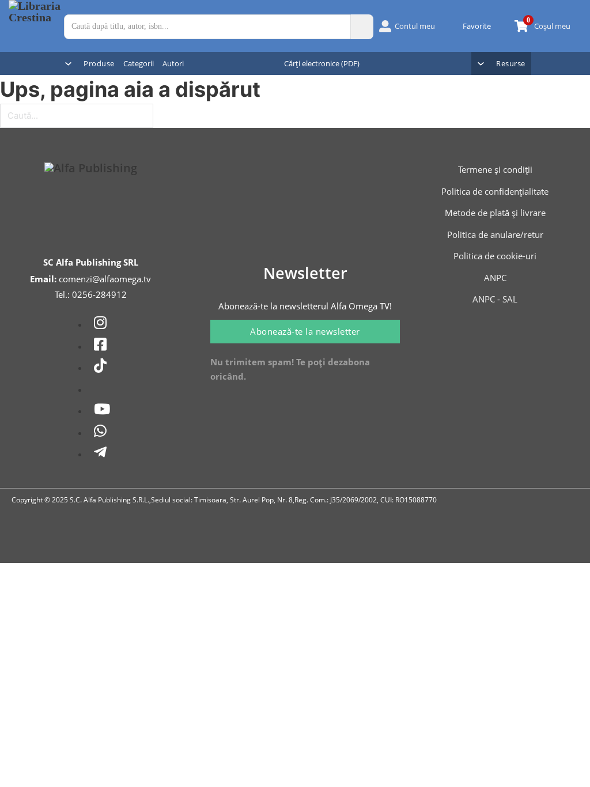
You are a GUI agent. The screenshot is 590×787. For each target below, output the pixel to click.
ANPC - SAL (494, 299)
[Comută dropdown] (68, 63)
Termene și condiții (495, 169)
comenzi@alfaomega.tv (105, 279)
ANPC (495, 277)
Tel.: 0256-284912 (91, 294)
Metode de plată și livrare (495, 212)
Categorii (138, 63)
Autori (173, 63)
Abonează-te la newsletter (305, 331)
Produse (99, 63)
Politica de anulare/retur (495, 234)
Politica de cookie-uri (494, 256)
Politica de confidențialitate (495, 191)
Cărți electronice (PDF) (322, 63)
